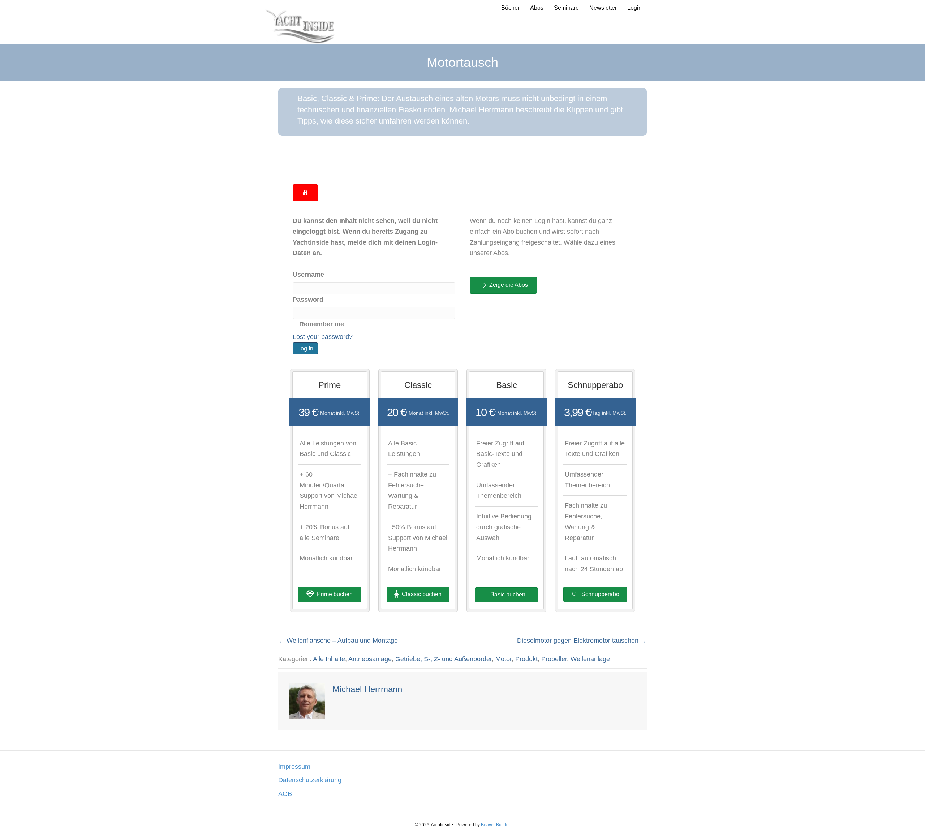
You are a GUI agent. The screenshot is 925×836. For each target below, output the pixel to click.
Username (308, 274)
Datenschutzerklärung (309, 780)
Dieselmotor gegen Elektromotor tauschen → (582, 640)
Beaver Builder (495, 824)
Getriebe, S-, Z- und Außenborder (443, 659)
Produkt (526, 659)
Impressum (294, 766)
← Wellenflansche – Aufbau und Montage (338, 640)
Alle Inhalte (329, 659)
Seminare (566, 8)
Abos (536, 8)
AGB (285, 793)
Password (308, 299)
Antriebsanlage (370, 659)
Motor (503, 659)
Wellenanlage (590, 659)
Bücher (510, 8)
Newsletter (603, 8)
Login (634, 8)
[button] (462, 111)
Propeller (554, 659)
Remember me (321, 324)
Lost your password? (323, 336)
